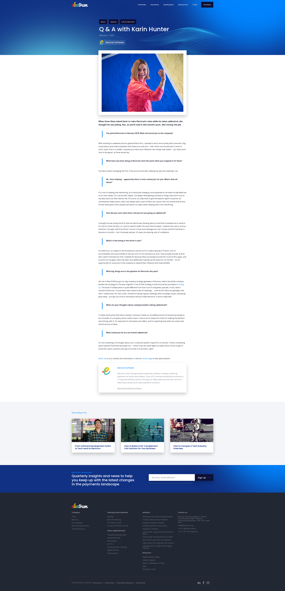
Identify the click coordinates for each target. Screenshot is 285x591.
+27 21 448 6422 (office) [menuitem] (187, 528)
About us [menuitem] (75, 520)
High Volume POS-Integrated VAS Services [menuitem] (158, 543)
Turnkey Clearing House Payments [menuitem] (155, 520)
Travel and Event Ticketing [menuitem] (117, 547)
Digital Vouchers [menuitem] (113, 550)
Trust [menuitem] (195, 5)
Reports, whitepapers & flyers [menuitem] (153, 563)
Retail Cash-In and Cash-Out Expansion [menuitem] (156, 540)
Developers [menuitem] (169, 5)
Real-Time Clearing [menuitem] (114, 520)
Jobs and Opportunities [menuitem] (80, 526)
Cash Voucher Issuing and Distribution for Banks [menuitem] (157, 533)
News (103, 22)
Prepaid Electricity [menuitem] (113, 538)
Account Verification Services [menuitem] (117, 526)
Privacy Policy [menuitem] (109, 583)
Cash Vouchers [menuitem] (112, 553)
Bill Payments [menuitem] (112, 541)
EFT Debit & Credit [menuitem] (114, 523)
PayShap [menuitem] (110, 517)
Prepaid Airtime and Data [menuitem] (116, 535)
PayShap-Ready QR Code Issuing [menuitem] (154, 526)
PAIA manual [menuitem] (140, 583)
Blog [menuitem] (144, 566)
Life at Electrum (128, 22)
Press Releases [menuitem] (77, 523)
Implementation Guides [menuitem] (151, 557)
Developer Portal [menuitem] (148, 569)
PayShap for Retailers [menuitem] (150, 529)
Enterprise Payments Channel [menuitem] (153, 523)
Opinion (113, 22)
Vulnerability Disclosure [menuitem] (125, 583)
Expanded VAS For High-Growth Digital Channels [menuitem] (157, 547)
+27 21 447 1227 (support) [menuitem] (188, 531)
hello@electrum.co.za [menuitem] (185, 525)
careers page (147, 358)
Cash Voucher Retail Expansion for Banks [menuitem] (157, 537)
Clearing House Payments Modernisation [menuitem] (157, 517)
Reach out (102, 358)
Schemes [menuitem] (142, 5)
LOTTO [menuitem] (110, 544)
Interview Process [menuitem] (78, 529)
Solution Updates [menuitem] (148, 560)
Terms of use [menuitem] (97, 583)
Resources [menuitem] (183, 5)
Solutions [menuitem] (155, 5)
